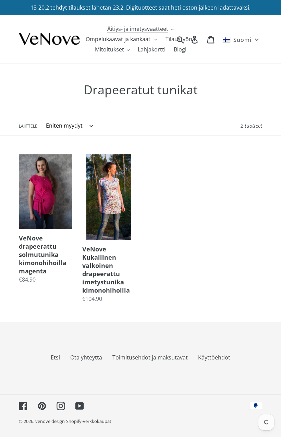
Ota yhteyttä (86, 357)
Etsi (55, 357)
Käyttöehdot (214, 357)
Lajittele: (28, 126)
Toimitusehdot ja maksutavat (150, 357)
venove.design (50, 421)
